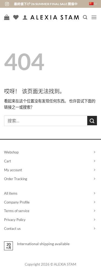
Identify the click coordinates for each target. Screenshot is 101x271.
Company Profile (17, 202)
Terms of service (16, 211)
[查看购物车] (6, 17)
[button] (85, 17)
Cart (7, 161)
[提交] (92, 121)
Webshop (11, 152)
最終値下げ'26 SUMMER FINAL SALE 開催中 (46, 4)
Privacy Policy (15, 219)
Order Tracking (15, 179)
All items (11, 193)
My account (13, 170)
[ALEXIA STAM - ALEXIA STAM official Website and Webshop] (54, 17)
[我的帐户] (25, 17)
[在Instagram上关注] (7, 4)
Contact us (12, 228)
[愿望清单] (16, 17)
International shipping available (43, 243)
